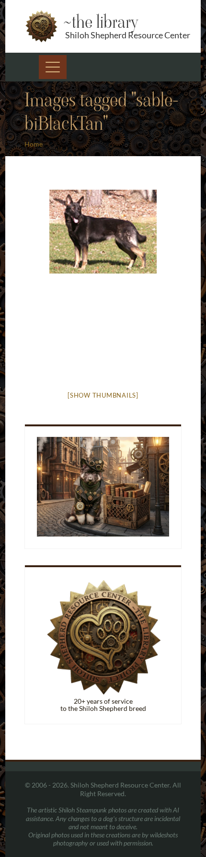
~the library (100, 22)
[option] (103, 232)
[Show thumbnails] (103, 395)
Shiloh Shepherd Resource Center (127, 35)
